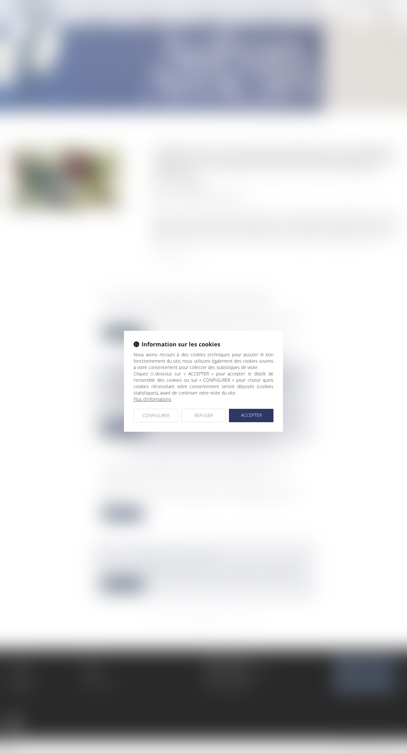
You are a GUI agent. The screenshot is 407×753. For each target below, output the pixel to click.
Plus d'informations (152, 399)
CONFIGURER (155, 415)
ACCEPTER (251, 415)
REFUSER (204, 415)
